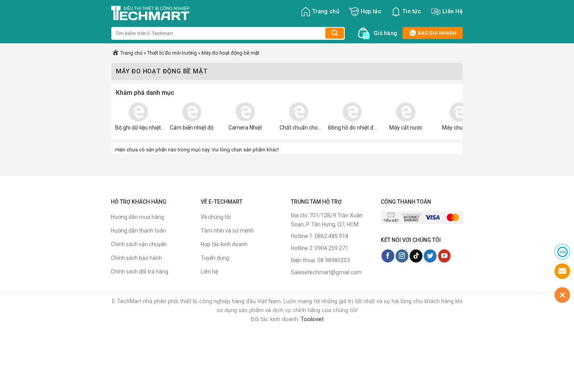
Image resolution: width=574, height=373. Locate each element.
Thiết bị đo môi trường (172, 53)
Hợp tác (371, 11)
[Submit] (334, 33)
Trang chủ (325, 11)
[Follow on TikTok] (416, 256)
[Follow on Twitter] (430, 256)
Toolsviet (312, 319)
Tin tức (412, 11)
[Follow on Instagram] (402, 256)
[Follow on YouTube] (444, 256)
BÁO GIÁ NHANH (436, 33)
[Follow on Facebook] (387, 256)
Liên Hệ (452, 11)
